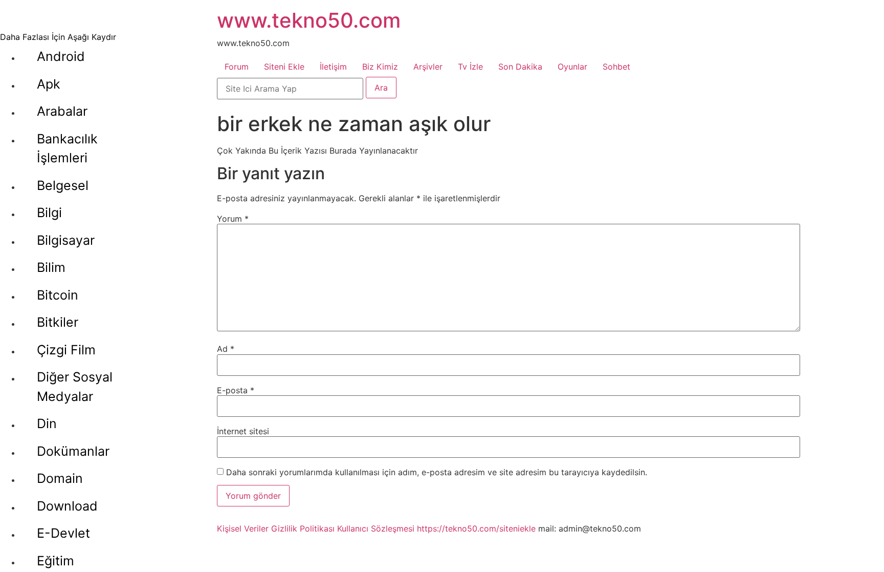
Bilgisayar (66, 240)
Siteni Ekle (284, 66)
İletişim (333, 66)
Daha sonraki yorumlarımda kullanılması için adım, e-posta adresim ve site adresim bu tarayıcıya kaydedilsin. (436, 472)
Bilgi (49, 212)
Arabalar (62, 111)
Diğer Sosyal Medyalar (75, 386)
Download (67, 506)
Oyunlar (572, 66)
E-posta (235, 390)
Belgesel (63, 185)
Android (61, 56)
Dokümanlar (73, 451)
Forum (237, 66)
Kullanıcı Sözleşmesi (375, 528)
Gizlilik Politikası (303, 528)
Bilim (51, 267)
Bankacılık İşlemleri (67, 148)
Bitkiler (57, 322)
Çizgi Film (66, 349)
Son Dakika (520, 66)
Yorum (233, 219)
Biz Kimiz (380, 66)
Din (47, 423)
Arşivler (428, 66)
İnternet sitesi (243, 431)
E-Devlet (63, 533)
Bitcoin (57, 295)
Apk (48, 84)
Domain (60, 478)
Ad (225, 349)
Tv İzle (470, 66)
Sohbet (616, 66)
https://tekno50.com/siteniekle (476, 528)
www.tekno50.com (309, 20)
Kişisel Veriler (243, 528)
